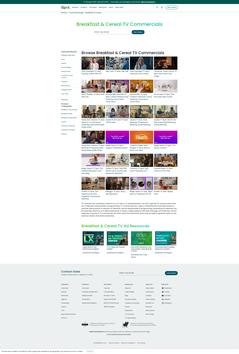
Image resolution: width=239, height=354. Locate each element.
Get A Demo (171, 7)
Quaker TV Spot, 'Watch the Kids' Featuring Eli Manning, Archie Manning (165, 122)
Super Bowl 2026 (110, 299)
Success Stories (130, 299)
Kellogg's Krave (66, 90)
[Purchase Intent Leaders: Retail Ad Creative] (165, 238)
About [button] (111, 7)
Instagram (168, 303)
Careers (149, 295)
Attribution (86, 299)
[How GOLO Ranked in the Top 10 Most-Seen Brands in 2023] (141, 238)
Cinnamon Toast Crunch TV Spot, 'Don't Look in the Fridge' (165, 73)
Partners (149, 307)
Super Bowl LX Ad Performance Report (91, 248)
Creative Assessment (90, 292)
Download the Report (91, 253)
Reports (128, 288)
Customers (150, 292)
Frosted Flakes (66, 67)
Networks (64, 295)
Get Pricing (150, 314)
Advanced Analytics (89, 303)
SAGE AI (64, 318)
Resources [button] (103, 7)
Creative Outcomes (132, 303)
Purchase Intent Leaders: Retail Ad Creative (165, 248)
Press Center (150, 299)
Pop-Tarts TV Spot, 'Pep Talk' (117, 71)
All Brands (64, 100)
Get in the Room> (148, 2)
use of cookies (77, 351)
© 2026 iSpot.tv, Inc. (100, 343)
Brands (63, 292)
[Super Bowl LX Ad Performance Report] (93, 238)
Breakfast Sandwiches (69, 118)
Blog (126, 295)
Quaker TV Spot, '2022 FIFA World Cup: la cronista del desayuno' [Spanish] (116, 170)
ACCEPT (90, 351)
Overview (64, 288)
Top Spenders (109, 292)
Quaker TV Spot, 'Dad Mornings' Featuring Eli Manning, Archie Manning (140, 122)
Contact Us (150, 303)
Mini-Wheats (65, 86)
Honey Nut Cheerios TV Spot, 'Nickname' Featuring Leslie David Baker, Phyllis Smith (93, 147)
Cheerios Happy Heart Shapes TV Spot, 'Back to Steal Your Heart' (140, 147)
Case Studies (129, 292)
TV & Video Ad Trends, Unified (116, 248)
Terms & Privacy (113, 343)
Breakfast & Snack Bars (69, 110)
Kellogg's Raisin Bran (68, 55)
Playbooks (128, 310)
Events (127, 307)
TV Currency (129, 314)
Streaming (65, 303)
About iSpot (150, 288)
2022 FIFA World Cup (111, 303)
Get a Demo (150, 310)
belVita (63, 63)
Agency (64, 299)
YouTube (167, 295)
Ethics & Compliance (128, 343)
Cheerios (64, 82)
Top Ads (107, 288)
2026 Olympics (109, 307)
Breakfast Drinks (66, 114)
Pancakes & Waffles (68, 130)
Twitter (167, 292)
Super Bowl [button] (119, 7)
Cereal (63, 122)
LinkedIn (167, 299)
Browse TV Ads (109, 295)
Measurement (87, 295)
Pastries (64, 134)
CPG (63, 310)
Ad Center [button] (93, 7)
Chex (63, 59)
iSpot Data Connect (68, 314)
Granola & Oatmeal (68, 126)
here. (148, 332)
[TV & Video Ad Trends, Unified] (117, 238)
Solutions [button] (75, 7)
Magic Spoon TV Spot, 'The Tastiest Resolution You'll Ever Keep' (92, 170)
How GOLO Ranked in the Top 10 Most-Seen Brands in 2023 (141, 249)
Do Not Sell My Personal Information (119, 334)
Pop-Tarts (64, 94)
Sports (63, 307)
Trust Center (141, 343)
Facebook (168, 288)
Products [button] (83, 7)
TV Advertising (130, 318)
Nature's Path (66, 71)
